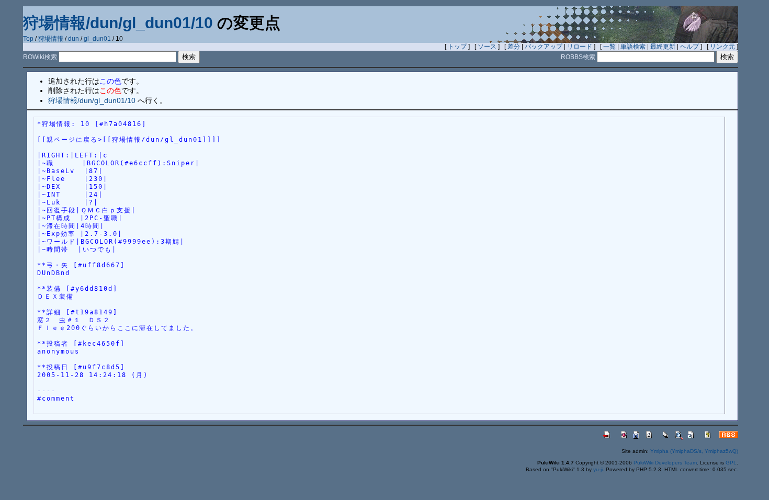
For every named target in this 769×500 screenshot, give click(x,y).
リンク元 (722, 46)
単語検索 (633, 46)
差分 (513, 46)
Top (28, 39)
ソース (487, 46)
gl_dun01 (97, 39)
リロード (579, 46)
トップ (457, 46)
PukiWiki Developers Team (665, 462)
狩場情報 (50, 39)
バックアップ (543, 46)
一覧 (609, 46)
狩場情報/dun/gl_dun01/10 (118, 22)
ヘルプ (689, 46)
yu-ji (598, 469)
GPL (731, 462)
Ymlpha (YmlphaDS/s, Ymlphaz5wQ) (694, 451)
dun (73, 39)
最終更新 (662, 46)
